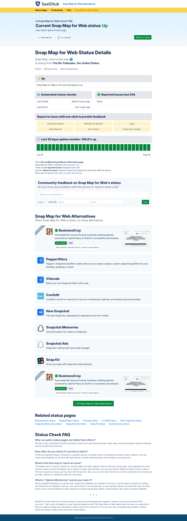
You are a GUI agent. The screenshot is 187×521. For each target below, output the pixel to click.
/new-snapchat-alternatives (51, 307)
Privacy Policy (100, 518)
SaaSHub (90, 518)
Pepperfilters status (69, 420)
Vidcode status (90, 420)
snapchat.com (72, 165)
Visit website (61, 243)
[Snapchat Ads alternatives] (40, 344)
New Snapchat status (131, 420)
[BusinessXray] (49, 231)
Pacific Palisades (64, 63)
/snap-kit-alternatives (48, 356)
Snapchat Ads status (76, 423)
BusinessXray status (45, 420)
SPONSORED (39, 229)
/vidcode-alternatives (48, 275)
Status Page (79, 518)
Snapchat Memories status (48, 423)
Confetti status (109, 420)
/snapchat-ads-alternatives (51, 340)
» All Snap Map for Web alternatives (93, 403)
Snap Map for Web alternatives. (68, 173)
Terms (110, 518)
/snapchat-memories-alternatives (54, 324)
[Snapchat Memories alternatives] (40, 328)
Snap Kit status (97, 423)
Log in (41, 202)
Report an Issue (143, 37)
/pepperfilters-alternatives (50, 256)
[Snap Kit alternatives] (40, 361)
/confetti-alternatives (48, 291)
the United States (88, 63)
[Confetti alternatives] (40, 296)
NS (40, 312)
